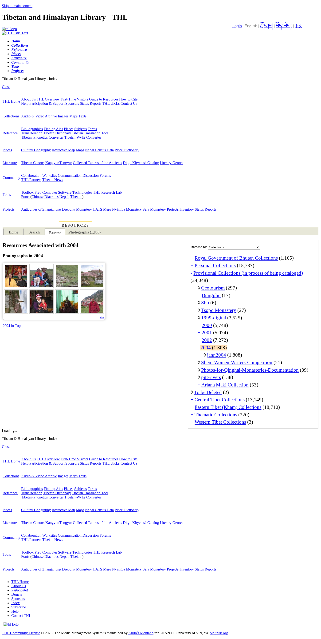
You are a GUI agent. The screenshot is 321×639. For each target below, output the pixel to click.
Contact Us (129, 103)
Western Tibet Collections (220, 422)
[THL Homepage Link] (9, 29)
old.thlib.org (219, 633)
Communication (70, 175)
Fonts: (25, 197)
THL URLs (111, 103)
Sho (205, 302)
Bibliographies (32, 129)
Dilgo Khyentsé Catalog (141, 163)
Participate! (19, 590)
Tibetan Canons (32, 163)
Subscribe (18, 607)
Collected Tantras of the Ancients (97, 163)
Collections (11, 116)
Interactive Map (63, 150)
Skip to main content (17, 6)
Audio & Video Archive (39, 116)
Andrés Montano (140, 633)
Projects (8, 209)
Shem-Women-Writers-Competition (236, 362)
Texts (82, 116)
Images (63, 116)
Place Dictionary (127, 150)
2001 (207, 332)
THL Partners (31, 180)
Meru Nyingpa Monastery (122, 209)
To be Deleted (208, 392)
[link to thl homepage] (11, 624)
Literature (10, 163)
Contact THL (21, 616)
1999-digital (213, 318)
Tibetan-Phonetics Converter (42, 137)
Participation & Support (46, 103)
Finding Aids (53, 129)
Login (237, 26)
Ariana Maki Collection (225, 385)
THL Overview (48, 99)
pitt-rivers (211, 377)
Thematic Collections (216, 415)
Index (15, 603)
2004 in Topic (13, 326)
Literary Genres (171, 163)
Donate (16, 594)
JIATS (97, 209)
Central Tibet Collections (220, 399)
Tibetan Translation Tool (90, 133)
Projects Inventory (180, 209)
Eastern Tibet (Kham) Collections (228, 407)
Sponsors (72, 103)
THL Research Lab (107, 192)
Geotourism (213, 288)
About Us (28, 99)
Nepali (64, 197)
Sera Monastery (154, 209)
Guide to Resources (103, 99)
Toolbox (27, 192)
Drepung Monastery (77, 209)
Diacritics (51, 197)
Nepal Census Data (99, 150)
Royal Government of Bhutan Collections (236, 258)
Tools (7, 195)
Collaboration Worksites (39, 175)
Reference (10, 133)
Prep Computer (46, 192)
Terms (92, 129)
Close (6, 87)
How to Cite (128, 99)
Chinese (37, 197)
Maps (73, 116)
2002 (207, 340)
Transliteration (31, 133)
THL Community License (21, 633)
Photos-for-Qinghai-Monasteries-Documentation (250, 370)
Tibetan (76, 197)
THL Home (11, 101)
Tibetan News (52, 180)
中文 (298, 26)
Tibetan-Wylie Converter (82, 137)
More (102, 317)
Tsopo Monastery (218, 310)
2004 (205, 347)
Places (68, 129)
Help (24, 103)
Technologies (82, 192)
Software (64, 192)
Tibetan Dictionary (57, 133)
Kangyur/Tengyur (58, 163)
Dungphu (211, 295)
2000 (207, 325)
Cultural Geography (36, 150)
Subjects (80, 129)
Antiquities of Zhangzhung (41, 209)
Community (11, 178)
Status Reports (90, 103)
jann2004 (216, 355)
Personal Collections (215, 265)
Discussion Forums (96, 175)
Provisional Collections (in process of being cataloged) (248, 273)
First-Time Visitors (74, 99)
